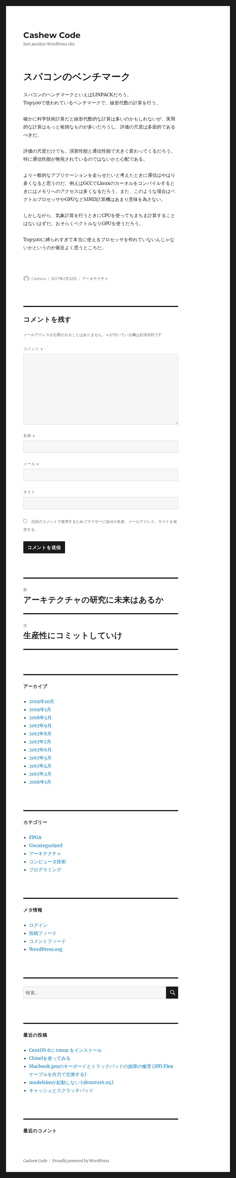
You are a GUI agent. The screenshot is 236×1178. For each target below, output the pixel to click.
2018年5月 (40, 717)
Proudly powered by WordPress (80, 1160)
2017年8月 (40, 733)
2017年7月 (40, 742)
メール (31, 463)
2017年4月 (40, 766)
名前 (29, 435)
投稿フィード (43, 933)
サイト (29, 492)
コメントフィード (47, 941)
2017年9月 (40, 725)
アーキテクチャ (95, 278)
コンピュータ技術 (47, 861)
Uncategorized (45, 845)
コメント (33, 348)
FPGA (35, 837)
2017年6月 (40, 750)
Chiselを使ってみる (50, 1058)
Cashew (38, 278)
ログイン (38, 925)
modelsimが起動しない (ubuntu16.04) (71, 1082)
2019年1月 (40, 709)
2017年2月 (40, 774)
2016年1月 (40, 782)
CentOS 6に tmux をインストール (65, 1050)
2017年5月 (40, 758)
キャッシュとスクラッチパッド (61, 1090)
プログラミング (45, 869)
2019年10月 (41, 701)
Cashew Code (52, 35)
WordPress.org (45, 949)
